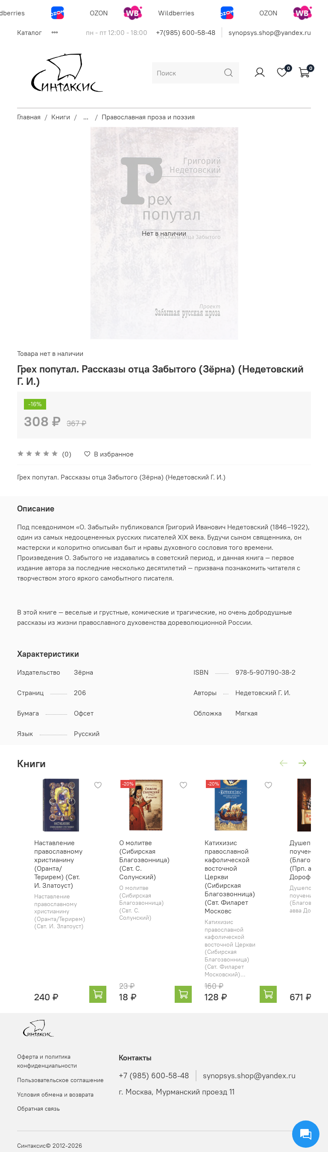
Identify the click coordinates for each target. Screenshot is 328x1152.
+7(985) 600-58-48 (185, 32)
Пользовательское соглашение (60, 1080)
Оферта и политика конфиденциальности (47, 1061)
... (85, 117)
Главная (29, 117)
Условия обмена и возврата (55, 1094)
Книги (60, 117)
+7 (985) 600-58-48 (154, 1075)
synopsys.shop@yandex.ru (269, 32)
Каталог (29, 32)
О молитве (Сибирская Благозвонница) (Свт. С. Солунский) (144, 860)
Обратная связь (38, 1108)
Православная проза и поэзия (148, 117)
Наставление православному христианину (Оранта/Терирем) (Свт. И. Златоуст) (58, 864)
